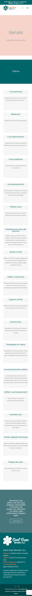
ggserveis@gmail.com (10, 566)
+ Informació (16, 521)
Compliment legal (16, 591)
